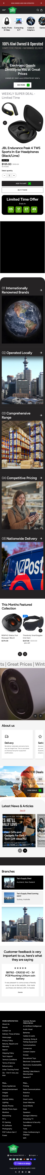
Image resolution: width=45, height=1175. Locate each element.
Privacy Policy (7, 1040)
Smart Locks (28, 1099)
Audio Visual (27, 1029)
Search (5, 1050)
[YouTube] (29, 1172)
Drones (25, 1055)
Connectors (27, 1048)
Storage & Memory (30, 1116)
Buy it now (22, 190)
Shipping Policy (8, 1053)
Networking (6, 1116)
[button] (41, 10)
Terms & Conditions (9, 1059)
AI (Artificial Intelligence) (32, 1026)
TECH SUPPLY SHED (28, 1168)
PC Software (7, 1125)
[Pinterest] (22, 1172)
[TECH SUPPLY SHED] (12, 10)
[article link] (32, 844)
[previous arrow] (4, 3)
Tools (25, 1129)
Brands (5, 1027)
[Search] (38, 10)
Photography (7, 1129)
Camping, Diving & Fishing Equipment (30, 1040)
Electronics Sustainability (32, 1065)
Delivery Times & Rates (11, 1034)
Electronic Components (31, 1061)
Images (5, 1093)
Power (4, 1135)
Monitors (5, 1112)
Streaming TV (28, 1119)
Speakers (26, 1112)
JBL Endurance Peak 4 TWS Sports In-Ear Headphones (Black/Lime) (21, 152)
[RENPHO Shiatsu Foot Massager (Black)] (12, 623)
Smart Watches (29, 1102)
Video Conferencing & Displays (31, 1133)
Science (26, 1096)
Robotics (26, 1093)
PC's (4, 1119)
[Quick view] (19, 630)
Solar (25, 1109)
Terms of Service (8, 1063)
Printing (26, 1086)
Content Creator (29, 1052)
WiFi (24, 1138)
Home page (6, 1037)
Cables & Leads (29, 1036)
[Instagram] (25, 1172)
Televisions (27, 1125)
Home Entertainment (10, 1089)
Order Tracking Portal (10, 1069)
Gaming (26, 1068)
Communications (29, 1045)
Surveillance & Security (31, 1122)
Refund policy (7, 1066)
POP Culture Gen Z (9, 1132)
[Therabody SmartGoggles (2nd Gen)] (33, 623)
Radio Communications (31, 1089)
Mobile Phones (7, 1106)
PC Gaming (6, 1122)
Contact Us (6, 1031)
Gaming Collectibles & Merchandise (31, 1072)
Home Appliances (9, 1086)
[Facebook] (19, 1172)
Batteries (26, 1033)
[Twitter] (15, 1172)
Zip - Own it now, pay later (10, 1074)
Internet (5, 1096)
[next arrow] (41, 3)
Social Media (28, 1106)
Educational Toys (29, 1058)
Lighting (5, 1102)
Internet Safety (8, 1099)
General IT (27, 1077)
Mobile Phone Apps (9, 1109)
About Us (5, 1024)
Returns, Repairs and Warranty (10, 1045)
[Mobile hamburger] (4, 10)
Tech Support (7, 1056)
